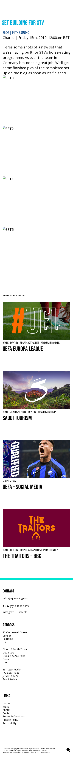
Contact (7, 713)
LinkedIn (22, 612)
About (6, 709)
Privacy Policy (10, 719)
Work (6, 706)
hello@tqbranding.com (15, 598)
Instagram (8, 612)
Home (6, 703)
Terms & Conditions (14, 716)
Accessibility (9, 723)
